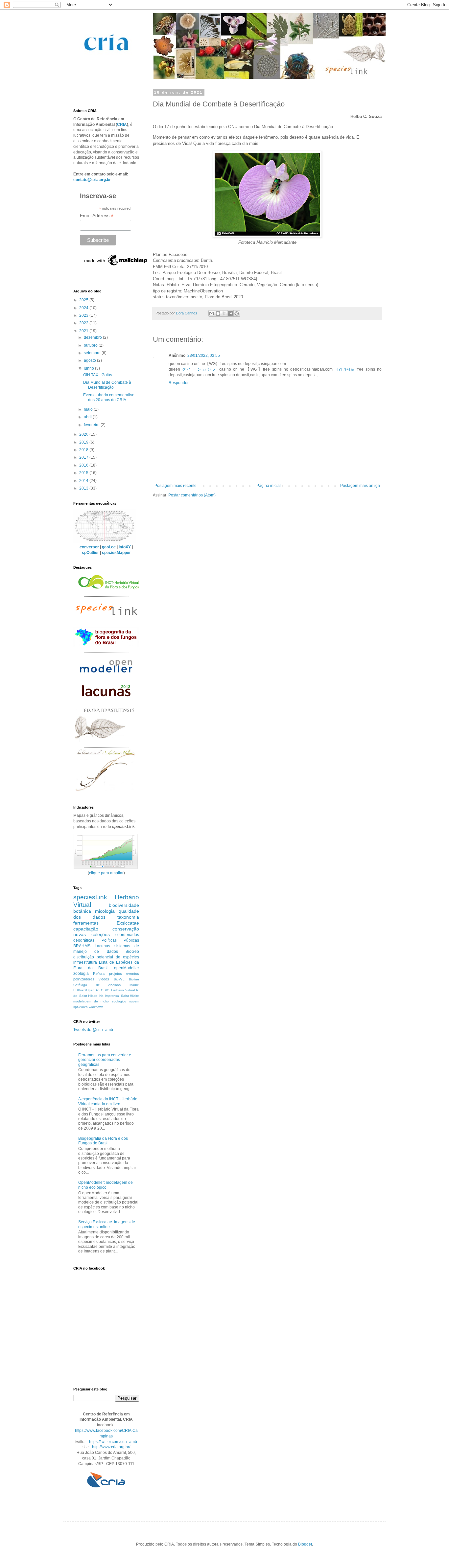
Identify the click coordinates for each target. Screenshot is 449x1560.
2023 (84, 315)
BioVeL (119, 979)
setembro (93, 353)
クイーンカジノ (199, 369)
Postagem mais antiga (360, 485)
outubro (91, 345)
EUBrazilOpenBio (86, 990)
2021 (84, 331)
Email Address (96, 216)
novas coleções (91, 934)
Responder (179, 382)
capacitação (85, 928)
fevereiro (92, 425)
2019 (84, 442)
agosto (90, 360)
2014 (84, 480)
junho (89, 368)
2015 (84, 472)
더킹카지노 (344, 369)
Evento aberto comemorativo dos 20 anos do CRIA (108, 397)
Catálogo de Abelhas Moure (106, 985)
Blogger (305, 1544)
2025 (84, 300)
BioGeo (132, 951)
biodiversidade (124, 905)
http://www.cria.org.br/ (111, 1447)
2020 (84, 434)
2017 (84, 457)
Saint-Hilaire (130, 996)
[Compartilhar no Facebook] (230, 313)
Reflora (99, 973)
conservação (125, 928)
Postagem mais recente (175, 485)
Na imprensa (109, 996)
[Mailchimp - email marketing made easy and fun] (116, 265)
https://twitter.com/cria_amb (113, 1441)
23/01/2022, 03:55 (203, 355)
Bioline (134, 979)
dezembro (93, 337)
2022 (84, 323)
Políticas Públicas (120, 940)
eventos (132, 973)
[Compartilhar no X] (224, 313)
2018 (84, 449)
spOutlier (90, 552)
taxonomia (128, 917)
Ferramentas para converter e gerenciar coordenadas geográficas (104, 1060)
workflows (96, 1007)
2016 (84, 465)
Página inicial (268, 485)
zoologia (81, 973)
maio (89, 409)
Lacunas (102, 946)
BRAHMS (81, 946)
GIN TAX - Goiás (97, 375)
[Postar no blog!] (218, 313)
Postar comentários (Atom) (192, 495)
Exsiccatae (128, 923)
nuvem (134, 1001)
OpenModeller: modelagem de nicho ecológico (105, 1184)
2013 (84, 488)
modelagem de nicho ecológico (99, 1001)
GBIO (105, 990)
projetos (115, 973)
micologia (105, 911)
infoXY (125, 547)
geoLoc (109, 547)
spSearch (80, 1007)
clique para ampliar (106, 873)
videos (104, 979)
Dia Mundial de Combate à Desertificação (107, 384)
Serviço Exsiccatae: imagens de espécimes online (106, 1224)
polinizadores (83, 979)
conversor (89, 547)
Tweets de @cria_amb (93, 1029)
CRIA (122, 124)
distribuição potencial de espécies (106, 957)
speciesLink (90, 897)
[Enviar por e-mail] (211, 313)
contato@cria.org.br (92, 179)
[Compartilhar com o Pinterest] (236, 313)
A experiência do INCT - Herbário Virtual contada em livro (107, 1101)
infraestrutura (85, 962)
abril (88, 417)
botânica (82, 911)
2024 (84, 308)
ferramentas (86, 923)
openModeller (126, 968)
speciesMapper (116, 552)
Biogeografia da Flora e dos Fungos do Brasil (103, 1140)
